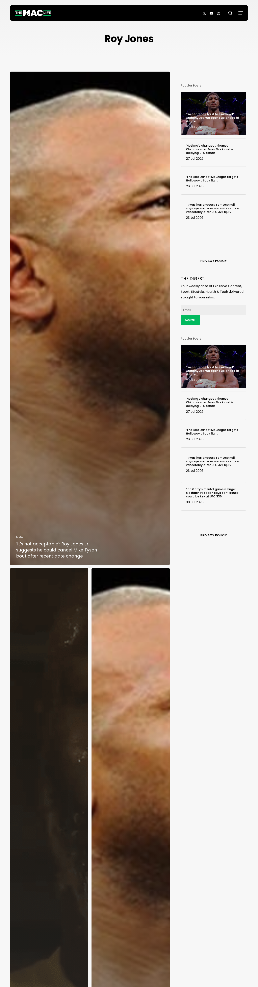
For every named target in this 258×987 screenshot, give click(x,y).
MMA (19, 537)
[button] (240, 13)
